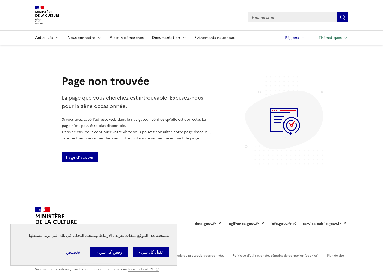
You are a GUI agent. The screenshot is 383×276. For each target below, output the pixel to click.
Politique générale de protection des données (190, 255)
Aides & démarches (127, 37)
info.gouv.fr (281, 223)
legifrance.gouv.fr (243, 223)
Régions (292, 37)
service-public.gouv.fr (322, 223)
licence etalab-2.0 (141, 269)
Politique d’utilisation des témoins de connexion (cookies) (275, 255)
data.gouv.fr (205, 223)
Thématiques (330, 37)
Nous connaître (81, 37)
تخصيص (73, 252)
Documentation (166, 37)
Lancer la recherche (342, 17)
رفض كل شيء (109, 252)
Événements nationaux (215, 37)
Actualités (44, 37)
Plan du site (335, 255)
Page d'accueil (80, 157)
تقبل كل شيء (151, 252)
